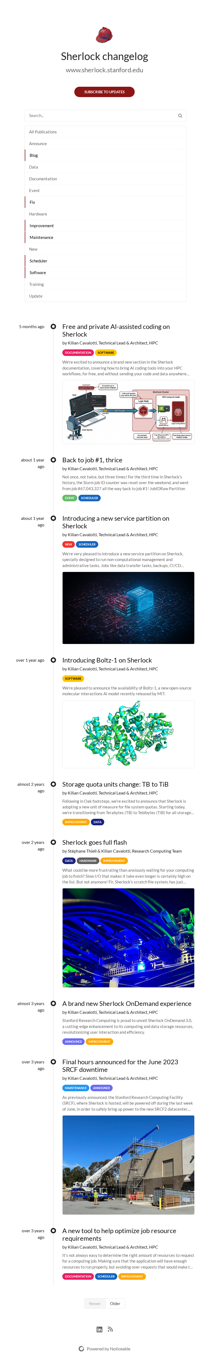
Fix (32, 202)
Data (33, 166)
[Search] (180, 115)
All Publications (43, 131)
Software (38, 272)
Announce (38, 143)
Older (115, 1303)
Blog (34, 155)
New (33, 249)
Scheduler (38, 260)
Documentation (43, 178)
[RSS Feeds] (110, 1328)
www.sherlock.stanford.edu (104, 70)
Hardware (38, 213)
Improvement (42, 225)
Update (35, 295)
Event (34, 190)
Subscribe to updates (104, 92)
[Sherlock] (104, 36)
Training (36, 284)
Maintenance (41, 237)
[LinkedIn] (102, 1328)
